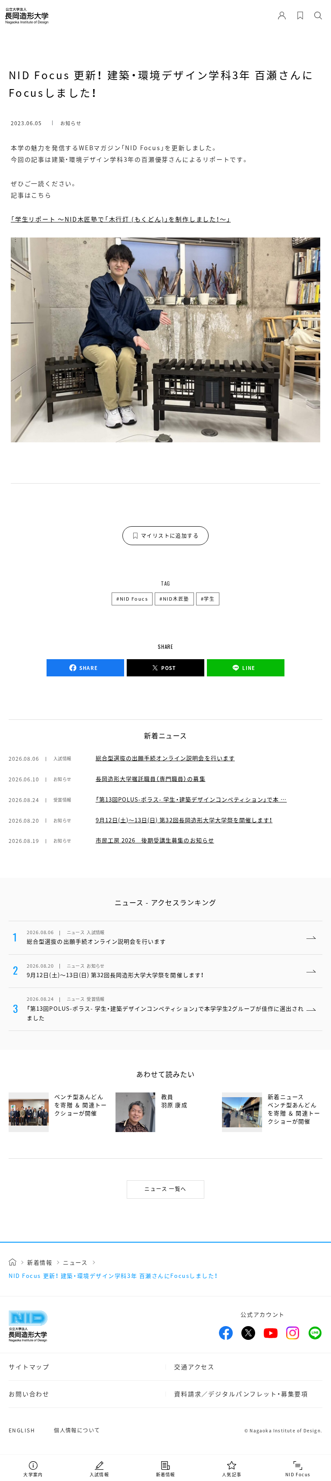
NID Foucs (134, 598)
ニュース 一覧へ (165, 1188)
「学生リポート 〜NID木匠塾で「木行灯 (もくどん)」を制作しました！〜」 (121, 219)
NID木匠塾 (176, 598)
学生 (209, 598)
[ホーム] (12, 1262)
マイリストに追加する (170, 535)
